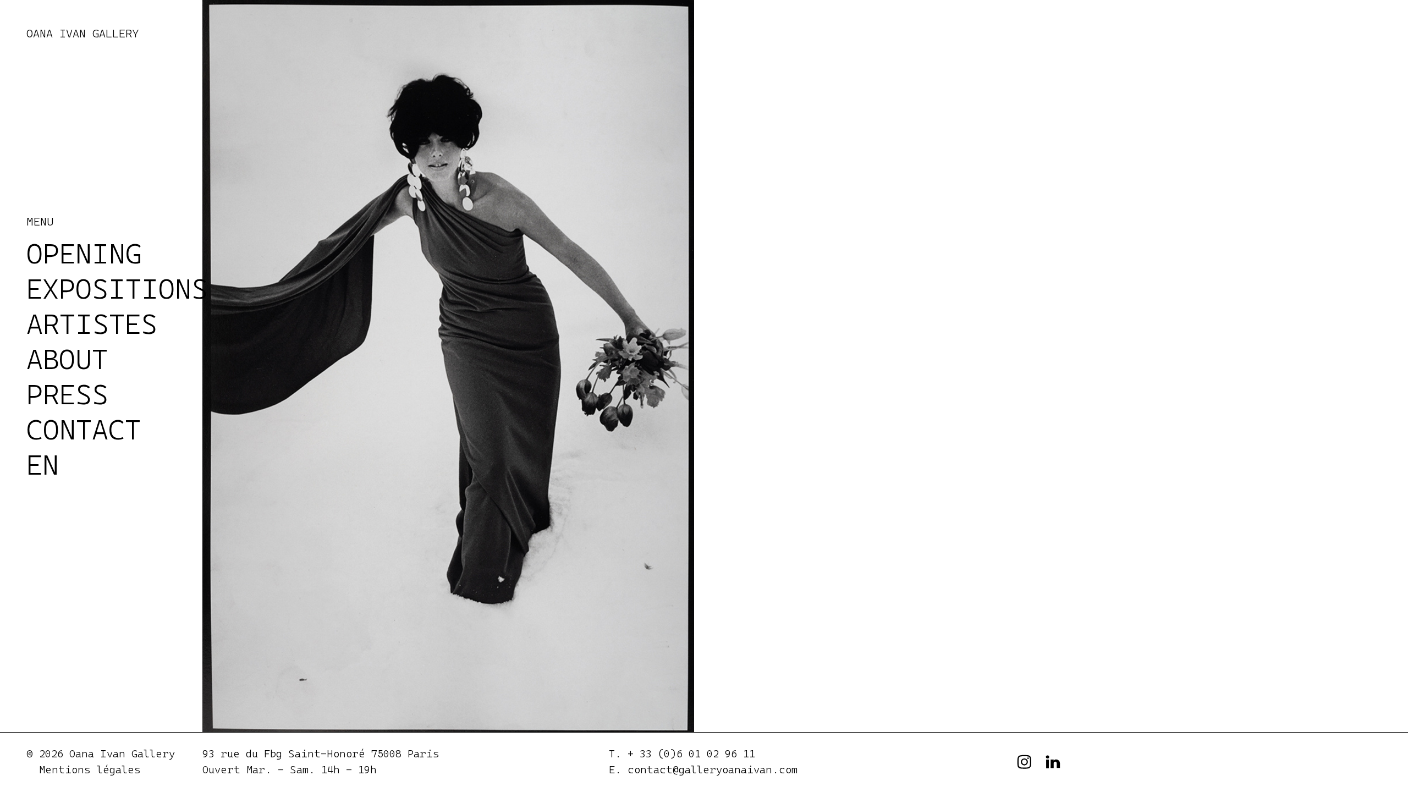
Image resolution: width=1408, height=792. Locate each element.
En (42, 464)
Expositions (117, 288)
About (67, 359)
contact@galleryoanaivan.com (713, 769)
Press (67, 394)
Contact (83, 429)
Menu (40, 221)
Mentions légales (90, 769)
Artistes (91, 324)
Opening (84, 253)
